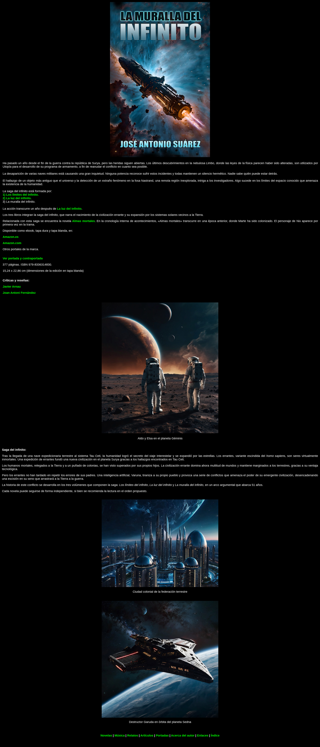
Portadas (162, 735)
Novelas (106, 735)
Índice (215, 735)
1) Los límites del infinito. (21, 194)
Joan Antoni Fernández (19, 292)
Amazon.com (12, 243)
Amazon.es (10, 237)
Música (119, 735)
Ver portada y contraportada (23, 258)
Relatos (132, 735)
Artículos (146, 735)
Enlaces (202, 735)
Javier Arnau (12, 286)
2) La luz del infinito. (17, 198)
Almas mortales (83, 221)
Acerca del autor (182, 735)
